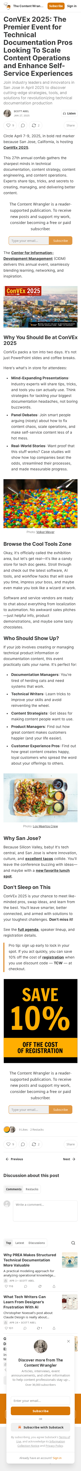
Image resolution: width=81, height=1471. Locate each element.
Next (66, 1159)
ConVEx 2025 (15, 147)
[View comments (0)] (23, 125)
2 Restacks (37, 1129)
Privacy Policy (54, 1446)
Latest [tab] (19, 1243)
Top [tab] (8, 1243)
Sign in (72, 6)
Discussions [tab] (37, 1243)
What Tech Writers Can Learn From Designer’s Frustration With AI (24, 1302)
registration (53, 957)
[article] (40, 1270)
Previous (17, 1159)
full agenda (28, 929)
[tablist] (22, 1189)
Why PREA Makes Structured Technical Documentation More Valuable (29, 1260)
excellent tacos (39, 859)
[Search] (73, 1243)
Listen (71, 113)
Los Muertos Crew (45, 826)
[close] (68, 1341)
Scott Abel (21, 111)
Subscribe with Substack (44, 1427)
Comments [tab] (13, 1189)
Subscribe (56, 6)
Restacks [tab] (32, 1189)
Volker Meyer (45, 532)
